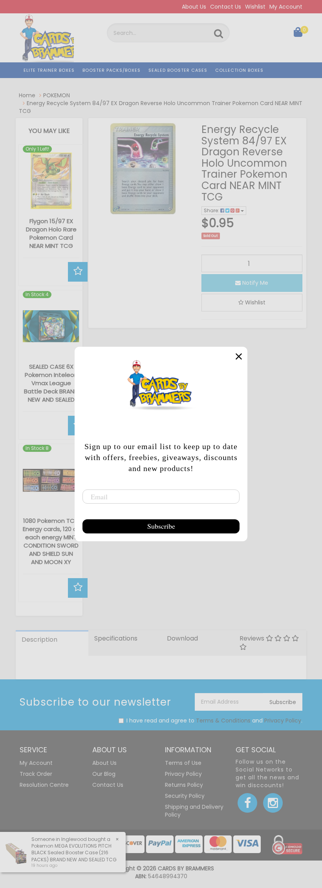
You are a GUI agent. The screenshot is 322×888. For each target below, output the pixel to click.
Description (39, 639)
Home (27, 95)
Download (182, 638)
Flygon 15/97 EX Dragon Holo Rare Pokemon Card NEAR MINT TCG (51, 233)
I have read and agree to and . (214, 720)
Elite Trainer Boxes (49, 70)
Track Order (36, 774)
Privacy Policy (282, 720)
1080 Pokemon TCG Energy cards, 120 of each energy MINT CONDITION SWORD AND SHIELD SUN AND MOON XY (51, 541)
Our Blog (103, 774)
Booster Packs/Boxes (111, 70)
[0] (298, 34)
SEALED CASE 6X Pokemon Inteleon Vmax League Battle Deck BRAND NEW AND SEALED (51, 383)
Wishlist (255, 7)
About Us (194, 7)
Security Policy (185, 796)
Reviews (253, 638)
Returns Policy (184, 785)
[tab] (52, 643)
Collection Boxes (239, 70)
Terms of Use (183, 763)
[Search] (218, 34)
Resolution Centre (44, 785)
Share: (212, 210)
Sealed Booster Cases (177, 70)
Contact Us (225, 7)
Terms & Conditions (223, 720)
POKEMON (56, 95)
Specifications (115, 638)
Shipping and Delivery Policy (194, 811)
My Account (285, 7)
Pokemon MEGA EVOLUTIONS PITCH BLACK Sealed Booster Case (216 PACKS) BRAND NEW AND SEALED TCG (74, 853)
